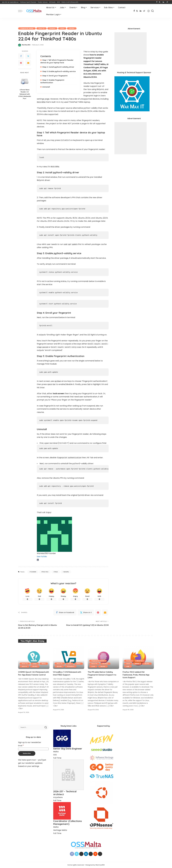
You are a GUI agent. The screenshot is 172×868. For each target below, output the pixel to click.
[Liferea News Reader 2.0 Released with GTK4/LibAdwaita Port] (24, 81)
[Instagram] (161, 2)
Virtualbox (70, 666)
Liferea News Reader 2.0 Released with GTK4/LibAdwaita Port (24, 94)
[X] (159, 2)
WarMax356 (26, 45)
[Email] (28, 63)
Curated (33, 572)
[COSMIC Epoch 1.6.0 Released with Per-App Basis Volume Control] (33, 657)
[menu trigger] (21, 11)
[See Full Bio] (48, 556)
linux (56, 572)
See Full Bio (42, 556)
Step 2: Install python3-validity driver (58, 67)
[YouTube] (165, 2)
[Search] (152, 11)
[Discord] (169, 2)
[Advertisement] (130, 48)
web (127, 666)
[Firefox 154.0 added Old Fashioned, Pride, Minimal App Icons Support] (138, 657)
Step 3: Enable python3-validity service (59, 71)
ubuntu (71, 28)
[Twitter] (28, 56)
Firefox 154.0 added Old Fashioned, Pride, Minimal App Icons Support (136, 675)
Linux (62, 28)
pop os (24, 666)
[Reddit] (167, 2)
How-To (41, 28)
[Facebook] (157, 2)
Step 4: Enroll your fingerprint (55, 76)
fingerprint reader (26, 28)
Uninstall (46, 87)
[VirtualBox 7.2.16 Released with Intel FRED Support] (68, 657)
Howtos (52, 28)
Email (21, 746)
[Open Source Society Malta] (34, 11)
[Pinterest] (21, 63)
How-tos (45, 572)
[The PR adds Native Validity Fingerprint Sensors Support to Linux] (103, 657)
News (44, 663)
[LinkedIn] (163, 2)
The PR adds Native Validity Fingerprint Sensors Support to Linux (102, 675)
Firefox (128, 661)
